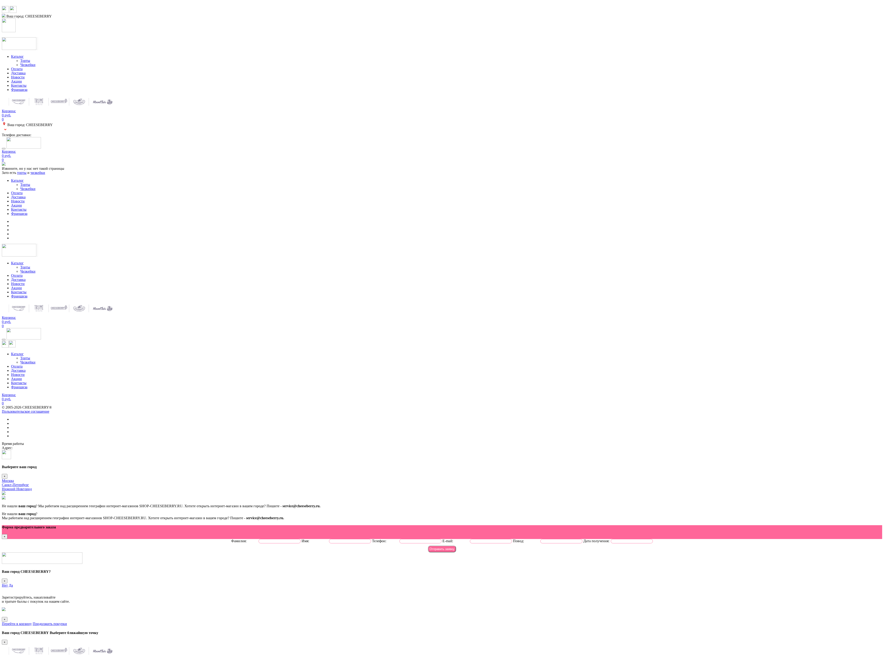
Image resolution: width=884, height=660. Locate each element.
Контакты (18, 85)
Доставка (18, 73)
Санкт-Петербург (15, 485)
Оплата (17, 69)
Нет (5, 585)
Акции (16, 81)
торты (21, 173)
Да (11, 585)
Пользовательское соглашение (25, 411)
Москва (8, 481)
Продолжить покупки (50, 624)
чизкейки (37, 173)
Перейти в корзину (17, 624)
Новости (18, 77)
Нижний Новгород (17, 489)
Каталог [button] (17, 56)
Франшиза (19, 90)
